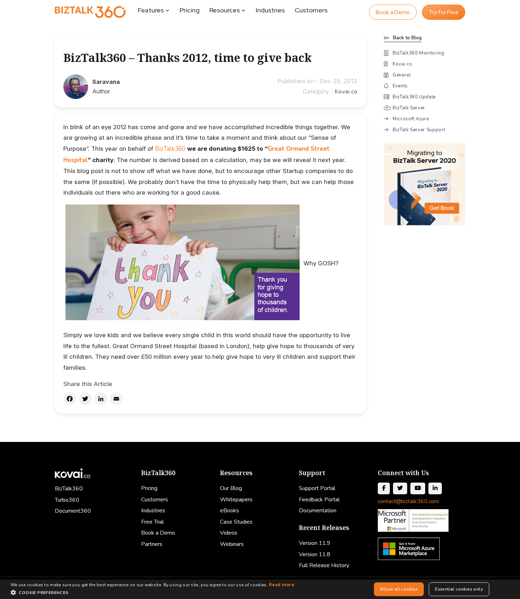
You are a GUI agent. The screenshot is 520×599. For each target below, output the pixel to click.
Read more (281, 584)
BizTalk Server (409, 108)
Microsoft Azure (411, 119)
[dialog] (260, 589)
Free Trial (152, 522)
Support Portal (317, 488)
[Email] (116, 398)
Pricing (190, 10)
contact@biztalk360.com (408, 501)
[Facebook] (69, 398)
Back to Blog (407, 37)
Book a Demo (393, 12)
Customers (311, 10)
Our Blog (231, 488)
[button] (152, 592)
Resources (224, 10)
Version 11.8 (314, 554)
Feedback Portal (319, 499)
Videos (228, 533)
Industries (270, 10)
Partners (151, 544)
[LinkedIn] (100, 398)
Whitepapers (236, 499)
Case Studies (236, 522)
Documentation (317, 510)
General (402, 75)
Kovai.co (346, 92)
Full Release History (324, 565)
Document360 (73, 511)
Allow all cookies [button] (399, 589)
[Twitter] (85, 398)
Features (151, 10)
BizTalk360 (170, 149)
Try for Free (443, 12)
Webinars (232, 544)
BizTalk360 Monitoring (418, 53)
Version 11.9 (314, 543)
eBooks (229, 510)
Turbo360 (67, 500)
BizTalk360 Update (414, 97)
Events (400, 86)
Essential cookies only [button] (459, 589)
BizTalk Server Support (419, 130)
